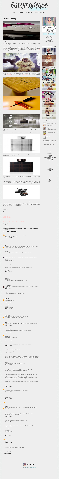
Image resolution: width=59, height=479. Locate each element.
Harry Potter (22, 228)
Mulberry (25, 228)
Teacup (50, 156)
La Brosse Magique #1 (50, 159)
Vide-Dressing (28, 12)
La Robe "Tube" (49, 127)
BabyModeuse (7, 424)
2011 (49, 150)
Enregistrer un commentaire (7, 453)
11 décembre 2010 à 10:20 (8, 451)
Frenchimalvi (6, 256)
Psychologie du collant (50, 169)
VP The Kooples (50, 168)
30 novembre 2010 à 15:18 (8, 435)
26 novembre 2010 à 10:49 (8, 262)
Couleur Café (49, 166)
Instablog (21, 12)
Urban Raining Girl (49, 158)
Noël (26, 228)
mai (49, 177)
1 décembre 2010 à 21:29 (8, 442)
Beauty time (6, 228)
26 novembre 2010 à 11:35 (8, 302)
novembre (49, 153)
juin (49, 176)
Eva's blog (6, 304)
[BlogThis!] (5, 229)
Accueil (14, 12)
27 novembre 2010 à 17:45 (8, 364)
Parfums (29, 228)
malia (5, 343)
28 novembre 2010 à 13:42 (8, 398)
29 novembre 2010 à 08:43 (8, 426)
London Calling (50, 155)
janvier (49, 181)
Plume (50, 170)
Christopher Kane (13, 228)
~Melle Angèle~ (7, 298)
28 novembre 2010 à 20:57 (8, 416)
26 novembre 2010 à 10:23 (8, 237)
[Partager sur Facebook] (7, 229)
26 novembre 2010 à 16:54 (8, 332)
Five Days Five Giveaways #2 (47, 136)
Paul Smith (31, 228)
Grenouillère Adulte (49, 131)
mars (49, 179)
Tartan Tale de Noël (49, 167)
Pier (5, 245)
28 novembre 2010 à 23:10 (8, 421)
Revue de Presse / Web (40, 12)
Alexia (6, 406)
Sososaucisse (7, 315)
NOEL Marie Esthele (7, 285)
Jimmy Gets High (49, 122)
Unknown (6, 388)
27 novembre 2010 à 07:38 (8, 352)
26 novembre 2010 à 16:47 (8, 325)
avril (49, 178)
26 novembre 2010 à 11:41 (8, 308)
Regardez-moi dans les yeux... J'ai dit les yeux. (50, 157)
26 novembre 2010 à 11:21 (8, 288)
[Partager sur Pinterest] (9, 229)
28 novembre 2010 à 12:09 (8, 391)
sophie (6, 334)
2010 (49, 151)
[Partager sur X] (6, 229)
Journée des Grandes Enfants (50, 160)
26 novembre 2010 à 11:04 (8, 271)
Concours (16, 228)
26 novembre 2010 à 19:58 (8, 345)
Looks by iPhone (50, 154)
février (49, 180)
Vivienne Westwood (35, 228)
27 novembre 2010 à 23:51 (8, 386)
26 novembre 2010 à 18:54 (8, 340)
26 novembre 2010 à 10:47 (8, 253)
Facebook (19, 228)
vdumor (6, 322)
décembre (49, 152)
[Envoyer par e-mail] (3, 229)
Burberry (9, 228)
